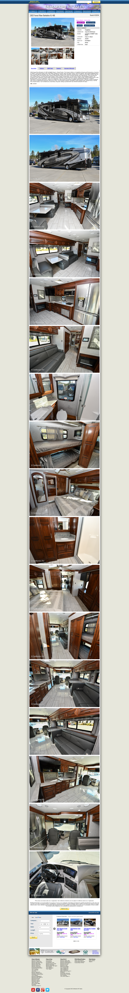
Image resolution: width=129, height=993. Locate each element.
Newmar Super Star (36, 966)
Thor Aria (34, 971)
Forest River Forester (65, 974)
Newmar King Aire (36, 960)
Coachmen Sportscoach (37, 974)
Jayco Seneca (35, 982)
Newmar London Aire (37, 961)
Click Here (62, 937)
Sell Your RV (97, 6)
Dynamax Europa (36, 978)
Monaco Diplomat (36, 972)
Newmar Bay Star (50, 964)
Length (33, 930)
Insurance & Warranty (69, 68)
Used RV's (51, 11)
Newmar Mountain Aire (37, 962)
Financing (59, 68)
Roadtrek (34, 984)
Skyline (90, 961)
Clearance (77, 11)
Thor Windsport (49, 967)
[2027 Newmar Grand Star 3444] (63, 923)
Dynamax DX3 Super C (37, 977)
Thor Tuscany (35, 969)
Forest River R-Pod (79, 962)
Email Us (79, 25)
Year (32, 923)
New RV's (42, 11)
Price (32, 933)
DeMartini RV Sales (64, 6)
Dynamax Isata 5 (36, 980)
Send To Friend (91, 22)
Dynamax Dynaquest (37, 976)
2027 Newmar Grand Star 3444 (62, 929)
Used (36, 917)
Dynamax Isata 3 (36, 981)
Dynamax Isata (63, 965)
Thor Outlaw (49, 966)
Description (33, 68)
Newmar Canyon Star (51, 963)
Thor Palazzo (35, 975)
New (33, 917)
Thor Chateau (63, 975)
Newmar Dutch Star (36, 964)
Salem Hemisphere (79, 960)
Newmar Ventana (36, 965)
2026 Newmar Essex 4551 (75, 929)
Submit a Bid (80, 22)
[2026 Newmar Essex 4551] (76, 923)
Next (98, 929)
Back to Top (64, 908)
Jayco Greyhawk (64, 967)
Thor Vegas (48, 969)
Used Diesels (60, 11)
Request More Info (89, 25)
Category (33, 920)
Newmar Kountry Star (37, 973)
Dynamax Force (35, 979)
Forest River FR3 (50, 962)
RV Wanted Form (95, 8)
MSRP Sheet (50, 68)
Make (32, 927)
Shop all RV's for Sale (94, 912)
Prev (54, 929)
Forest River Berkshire (37, 967)
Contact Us (96, 11)
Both (40, 917)
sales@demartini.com (34, 2)
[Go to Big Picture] (52, 32)
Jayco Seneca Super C (65, 971)
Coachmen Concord (65, 973)
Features (42, 68)
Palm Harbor (92, 960)
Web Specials (69, 11)
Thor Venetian (35, 970)
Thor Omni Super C (36, 985)
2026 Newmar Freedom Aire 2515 (89, 929)
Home (33, 11)
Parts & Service (87, 11)
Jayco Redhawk (64, 970)
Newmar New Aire (36, 963)
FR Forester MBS (36, 983)
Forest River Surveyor (80, 961)
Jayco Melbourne (64, 969)
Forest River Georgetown (49, 961)
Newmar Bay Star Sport (51, 965)
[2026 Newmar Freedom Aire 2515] (90, 923)
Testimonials (97, 5)
